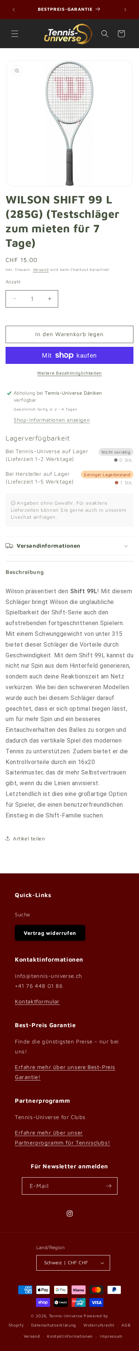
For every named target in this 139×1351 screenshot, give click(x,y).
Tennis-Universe (66, 1315)
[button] (15, 34)
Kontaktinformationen (70, 1336)
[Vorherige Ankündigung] (14, 9)
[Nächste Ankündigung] (125, 9)
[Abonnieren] (109, 1186)
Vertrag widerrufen (50, 933)
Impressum (111, 1336)
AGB (126, 1324)
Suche (22, 914)
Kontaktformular (37, 1001)
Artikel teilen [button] (29, 838)
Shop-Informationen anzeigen (52, 419)
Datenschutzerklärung (53, 1324)
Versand (41, 269)
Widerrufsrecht (99, 1324)
